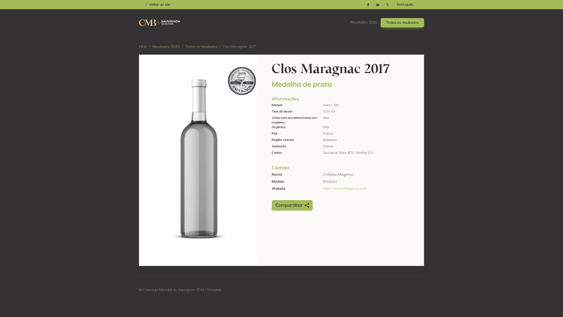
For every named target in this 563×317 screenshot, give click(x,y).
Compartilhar (289, 205)
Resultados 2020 (166, 46)
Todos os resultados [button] (402, 22)
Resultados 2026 (364, 22)
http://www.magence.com (345, 188)
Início (143, 46)
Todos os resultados (201, 46)
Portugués (405, 4)
